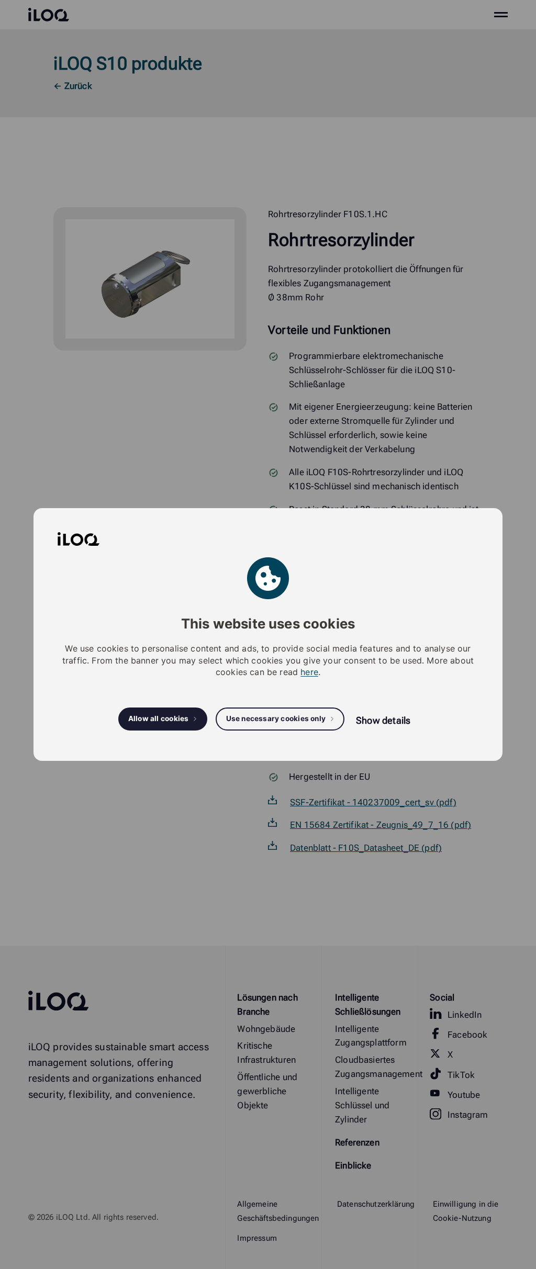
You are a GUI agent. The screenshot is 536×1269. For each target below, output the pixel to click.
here (309, 672)
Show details (383, 720)
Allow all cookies (158, 718)
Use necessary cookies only (276, 718)
